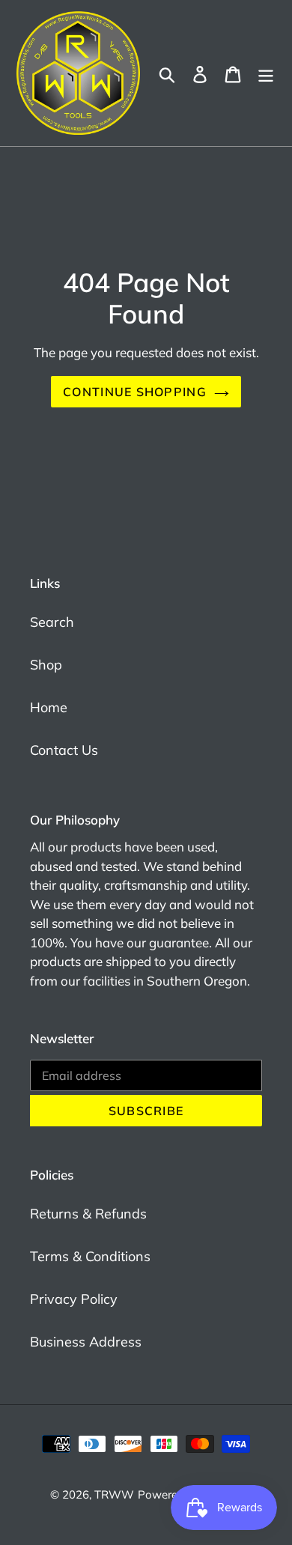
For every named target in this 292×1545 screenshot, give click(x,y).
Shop (46, 664)
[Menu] (265, 73)
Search (52, 622)
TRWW (114, 1494)
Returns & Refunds (88, 1213)
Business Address (86, 1341)
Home (48, 707)
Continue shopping (135, 391)
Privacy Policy (74, 1299)
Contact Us (64, 750)
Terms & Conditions (90, 1256)
